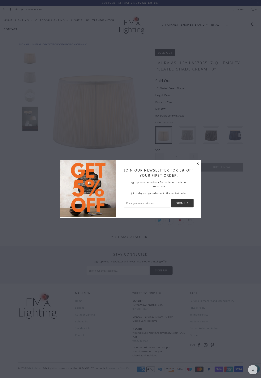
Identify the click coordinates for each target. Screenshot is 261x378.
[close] (197, 163)
